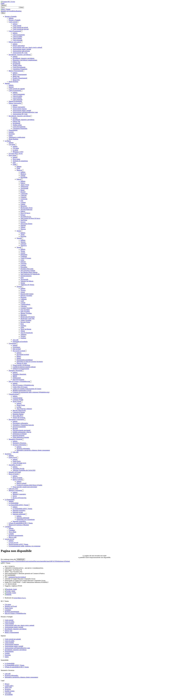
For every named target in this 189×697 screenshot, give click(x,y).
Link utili (15, 452)
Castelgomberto (25, 304)
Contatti (11, 534)
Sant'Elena (23, 220)
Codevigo (23, 195)
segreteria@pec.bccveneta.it (17, 577)
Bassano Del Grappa (26, 294)
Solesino (23, 225)
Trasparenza (4, 561)
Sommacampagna (26, 276)
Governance (12, 343)
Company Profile (18, 399)
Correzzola (23, 199)
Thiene (22, 331)
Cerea (22, 260)
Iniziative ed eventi (7, 11)
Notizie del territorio (19, 417)
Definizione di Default (19, 434)
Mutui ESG (16, 80)
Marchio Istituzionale (19, 410)
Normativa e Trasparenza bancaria (23, 425)
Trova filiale (12, 532)
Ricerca (4, 5)
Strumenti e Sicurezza (15, 439)
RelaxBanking (17, 11)
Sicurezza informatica (19, 445)
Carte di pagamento (15, 31)
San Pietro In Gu (25, 216)
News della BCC (18, 416)
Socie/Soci (8, 454)
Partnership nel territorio (20, 341)
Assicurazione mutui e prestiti (22, 49)
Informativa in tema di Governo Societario (30, 361)
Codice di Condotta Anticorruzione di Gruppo (27, 389)
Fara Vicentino (25, 310)
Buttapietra (23, 254)
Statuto (19, 358)
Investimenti (16, 63)
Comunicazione (13, 394)
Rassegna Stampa (18, 414)
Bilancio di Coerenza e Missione (19, 525)
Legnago (23, 265)
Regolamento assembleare (25, 360)
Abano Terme (24, 185)
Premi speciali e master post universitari (25, 487)
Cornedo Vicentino (26, 308)
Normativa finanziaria (15, 370)
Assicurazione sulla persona (21, 51)
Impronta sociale (18, 512)
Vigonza (23, 229)
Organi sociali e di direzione (21, 365)
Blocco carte (12, 537)
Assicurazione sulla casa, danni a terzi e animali (27, 47)
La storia (15, 150)
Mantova (19, 170)
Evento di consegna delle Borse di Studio (29, 485)
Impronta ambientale (19, 514)
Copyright (8, 693)
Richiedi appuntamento (16, 535)
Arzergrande (24, 188)
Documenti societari (19, 351)
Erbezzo (23, 261)
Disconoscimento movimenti (21, 430)
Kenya (15, 496)
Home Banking (13, 81)
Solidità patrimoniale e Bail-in (22, 432)
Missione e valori (18, 152)
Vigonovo (23, 245)
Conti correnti (13, 22)
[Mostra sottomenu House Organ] (22, 402)
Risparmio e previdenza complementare (25, 60)
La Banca (8, 141)
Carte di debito (17, 38)
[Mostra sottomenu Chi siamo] (16, 145)
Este (21, 200)
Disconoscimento (39, 561)
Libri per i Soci (13, 488)
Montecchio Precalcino (27, 317)
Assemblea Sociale (14, 465)
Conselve (23, 197)
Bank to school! (17, 479)
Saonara (22, 222)
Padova (19, 179)
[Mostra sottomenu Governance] (17, 343)
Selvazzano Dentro (26, 223)
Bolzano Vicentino (26, 295)
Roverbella (23, 177)
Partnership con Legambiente (26, 519)
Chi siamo (12, 144)
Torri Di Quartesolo (26, 333)
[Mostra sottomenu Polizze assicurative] (21, 42)
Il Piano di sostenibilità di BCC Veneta (21, 523)
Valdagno (23, 334)
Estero (11, 135)
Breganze (23, 297)
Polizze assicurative (15, 42)
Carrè (22, 301)
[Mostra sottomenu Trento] (21, 231)
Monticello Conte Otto (27, 318)
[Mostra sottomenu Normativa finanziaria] (23, 371)
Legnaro (23, 202)
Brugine (22, 192)
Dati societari (17, 349)
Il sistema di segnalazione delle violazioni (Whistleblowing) (31, 392)
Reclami (15, 428)
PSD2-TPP (8, 687)
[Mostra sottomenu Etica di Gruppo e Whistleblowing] (31, 381)
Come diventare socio (19, 463)
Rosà (22, 324)
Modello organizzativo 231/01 (22, 390)
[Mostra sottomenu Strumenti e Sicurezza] (23, 439)
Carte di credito (17, 36)
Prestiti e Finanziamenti (20, 78)
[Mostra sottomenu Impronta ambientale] (26, 514)
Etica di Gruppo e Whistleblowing (19, 381)
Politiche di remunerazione (21, 368)
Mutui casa (16, 76)
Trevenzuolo (24, 279)
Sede (14, 162)
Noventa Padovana (26, 209)
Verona (19, 247)
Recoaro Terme (25, 322)
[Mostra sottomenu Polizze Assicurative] (22, 103)
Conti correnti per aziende (17, 88)
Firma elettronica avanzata (21, 437)
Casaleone (23, 256)
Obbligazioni (17, 378)
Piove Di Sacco (25, 213)
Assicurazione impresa (20, 109)
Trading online (17, 65)
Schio (22, 327)
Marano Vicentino (26, 313)
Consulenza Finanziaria (20, 69)
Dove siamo (12, 155)
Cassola (22, 302)
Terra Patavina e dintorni (24, 409)
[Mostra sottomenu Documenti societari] (26, 351)
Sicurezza (8, 689)
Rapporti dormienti (18, 435)
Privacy (7, 684)
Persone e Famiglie (11, 16)
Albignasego (24, 186)
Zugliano (23, 338)
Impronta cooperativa (19, 521)
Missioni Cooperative (15, 490)
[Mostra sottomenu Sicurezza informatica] (27, 445)
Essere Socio (13, 457)
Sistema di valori (22, 363)
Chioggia (23, 244)
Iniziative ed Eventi (15, 472)
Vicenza (19, 286)
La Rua (19, 407)
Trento (19, 231)
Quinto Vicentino (25, 320)
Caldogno (23, 299)
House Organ (17, 401)
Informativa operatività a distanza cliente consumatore (33, 450)
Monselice (23, 206)
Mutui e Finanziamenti (16, 71)
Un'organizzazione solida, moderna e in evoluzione (24, 546)
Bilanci (19, 356)
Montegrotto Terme (26, 208)
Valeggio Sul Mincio (26, 281)
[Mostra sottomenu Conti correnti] (18, 22)
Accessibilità (9, 694)
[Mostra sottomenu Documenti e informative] (25, 419)
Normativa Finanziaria (15, 561)
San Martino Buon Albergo (28, 272)
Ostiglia (22, 175)
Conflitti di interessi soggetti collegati (24, 367)
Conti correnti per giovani (21, 29)
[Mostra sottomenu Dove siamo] (17, 155)
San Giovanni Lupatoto (27, 270)
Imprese (7, 83)
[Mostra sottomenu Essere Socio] (17, 458)
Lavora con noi (9, 539)
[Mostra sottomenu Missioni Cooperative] (23, 491)
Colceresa (23, 306)
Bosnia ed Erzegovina (19, 498)
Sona (22, 277)
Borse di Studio (13, 474)
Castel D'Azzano (25, 258)
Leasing (11, 132)
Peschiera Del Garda (26, 269)
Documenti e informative (16, 419)
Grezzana (23, 263)
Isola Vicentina (25, 311)
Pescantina (23, 267)
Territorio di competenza (20, 161)
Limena (22, 204)
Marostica (23, 315)
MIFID (15, 376)
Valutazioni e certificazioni (17, 137)
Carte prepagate (17, 40)
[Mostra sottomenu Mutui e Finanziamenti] (23, 71)
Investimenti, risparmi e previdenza (19, 54)
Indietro (11, 18)
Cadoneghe (24, 193)
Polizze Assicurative (15, 103)
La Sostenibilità (9, 499)
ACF (54, 561)
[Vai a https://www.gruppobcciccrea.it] (8, 1)
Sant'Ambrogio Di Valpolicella (30, 274)
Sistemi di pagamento (15, 101)
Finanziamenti (13, 130)
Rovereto (23, 236)
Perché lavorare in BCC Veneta (18, 544)
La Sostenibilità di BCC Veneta (18, 505)
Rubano (22, 215)
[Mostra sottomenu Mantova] (23, 170)
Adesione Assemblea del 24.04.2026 (24, 470)
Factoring (12, 134)
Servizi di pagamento (19, 427)
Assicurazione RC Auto (20, 53)
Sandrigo (23, 325)
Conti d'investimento (19, 67)
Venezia (19, 238)
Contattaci (8, 526)
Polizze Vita (16, 62)
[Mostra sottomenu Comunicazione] (19, 394)
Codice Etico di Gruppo (20, 387)
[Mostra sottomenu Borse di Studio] (19, 474)
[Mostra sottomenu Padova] (22, 179)
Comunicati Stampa (19, 412)
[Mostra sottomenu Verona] (22, 247)
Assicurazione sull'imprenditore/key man (25, 112)
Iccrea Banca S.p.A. (19, 598)
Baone (22, 190)
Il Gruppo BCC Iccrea (16, 153)
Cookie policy (9, 685)
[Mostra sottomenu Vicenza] (22, 287)
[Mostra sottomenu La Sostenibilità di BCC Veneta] (29, 505)
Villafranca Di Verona (27, 284)
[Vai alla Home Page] (5, 9)
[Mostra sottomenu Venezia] (22, 238)
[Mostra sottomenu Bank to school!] (23, 480)
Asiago (22, 292)
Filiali (2, 3)
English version (9, 691)
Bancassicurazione (18, 379)
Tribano (22, 227)
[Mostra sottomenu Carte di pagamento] (21, 31)
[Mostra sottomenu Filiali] (17, 165)
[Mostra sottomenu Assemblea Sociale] (21, 465)
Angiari (22, 253)
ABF (51, 561)
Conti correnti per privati (20, 27)
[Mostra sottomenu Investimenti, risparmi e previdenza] (31, 55)
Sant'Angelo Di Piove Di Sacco (30, 218)
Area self (15, 340)
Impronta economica (19, 510)
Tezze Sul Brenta (25, 329)
